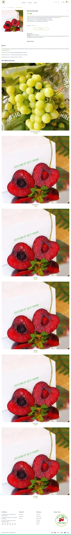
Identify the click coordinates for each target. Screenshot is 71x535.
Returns (37, 523)
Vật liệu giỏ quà (40, 37)
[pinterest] (13, 524)
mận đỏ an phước (68, 10)
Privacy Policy (39, 518)
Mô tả (4, 45)
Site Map (38, 520)
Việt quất (67, 10)
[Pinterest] (30, 41)
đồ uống (43, 36)
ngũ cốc (59, 36)
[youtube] (10, 524)
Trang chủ (24, 2)
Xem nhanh (37, 133)
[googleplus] (8, 524)
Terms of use (38, 516)
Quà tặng (62, 36)
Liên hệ (35, 2)
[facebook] (5, 524)
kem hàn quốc (49, 36)
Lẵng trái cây (55, 36)
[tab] (4, 45)
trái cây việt (35, 37)
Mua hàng (41, 28)
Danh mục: (29, 34)
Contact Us (38, 514)
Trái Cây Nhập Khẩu (10, 7)
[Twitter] (28, 41)
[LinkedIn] (33, 41)
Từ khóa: (29, 36)
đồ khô (41, 36)
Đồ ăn (38, 36)
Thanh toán (21, 516)
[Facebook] (27, 41)
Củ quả (36, 36)
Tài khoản (38, 522)
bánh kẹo (32, 36)
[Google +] (31, 41)
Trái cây (65, 36)
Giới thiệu (21, 514)
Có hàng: (28, 25)
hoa (46, 36)
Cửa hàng (30, 2)
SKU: (28, 33)
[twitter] (3, 524)
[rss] (15, 524)
